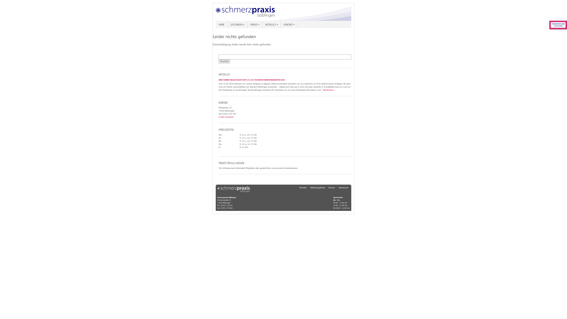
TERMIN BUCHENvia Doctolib (558, 25)
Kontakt (303, 187)
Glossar (331, 187)
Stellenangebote (317, 187)
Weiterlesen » (329, 90)
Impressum (343, 187)
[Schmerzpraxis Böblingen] (245, 16)
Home (221, 24)
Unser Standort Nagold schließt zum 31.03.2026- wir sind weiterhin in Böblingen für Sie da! (252, 80)
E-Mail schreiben (226, 117)
